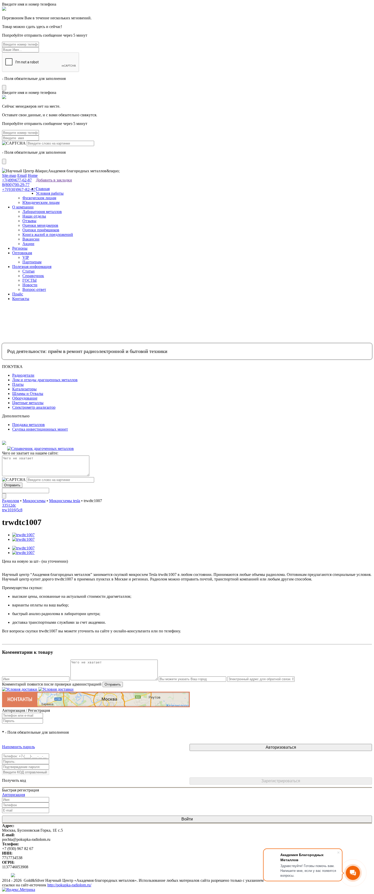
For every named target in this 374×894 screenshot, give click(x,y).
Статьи (28, 271)
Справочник (33, 276)
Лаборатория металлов (42, 211)
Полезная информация (31, 266)
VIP (25, 257)
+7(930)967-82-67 (19, 189)
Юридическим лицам (41, 202)
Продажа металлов (28, 424)
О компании (23, 207)
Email (22, 175)
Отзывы (29, 221)
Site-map (9, 175)
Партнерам (31, 262)
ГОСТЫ (29, 280)
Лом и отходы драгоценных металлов (45, 380)
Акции (28, 244)
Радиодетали (23, 375)
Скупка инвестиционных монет (40, 429)
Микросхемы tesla (64, 501)
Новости (29, 285)
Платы (18, 384)
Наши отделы (34, 216)
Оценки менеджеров (40, 225)
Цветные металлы (28, 403)
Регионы (19, 248)
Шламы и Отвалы (27, 393)
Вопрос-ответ (34, 289)
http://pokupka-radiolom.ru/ (69, 885)
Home (33, 175)
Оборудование (24, 398)
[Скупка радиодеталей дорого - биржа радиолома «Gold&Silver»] (2, 166)
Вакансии (30, 239)
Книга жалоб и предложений (47, 234)
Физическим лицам (39, 198)
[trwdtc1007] (23, 535)
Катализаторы (24, 389)
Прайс (17, 294)
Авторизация (13, 794)
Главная (43, 189)
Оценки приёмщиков (40, 230)
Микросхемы (34, 501)
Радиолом (10, 501)
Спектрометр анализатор (33, 407)
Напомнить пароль (18, 747)
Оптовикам (22, 253)
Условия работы (50, 193)
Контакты (20, 298)
